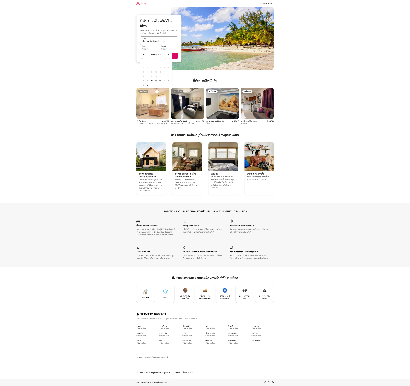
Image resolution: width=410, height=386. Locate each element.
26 (156, 81)
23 (143, 81)
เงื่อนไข (167, 382)
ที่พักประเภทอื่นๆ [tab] (191, 319)
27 (160, 81)
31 (147, 85)
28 (164, 81)
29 (168, 81)
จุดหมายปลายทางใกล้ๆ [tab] (174, 319)
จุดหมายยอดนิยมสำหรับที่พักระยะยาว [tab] (149, 319)
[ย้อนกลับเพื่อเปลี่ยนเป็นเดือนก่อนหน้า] (143, 54)
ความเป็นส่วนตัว (157, 382)
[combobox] (159, 41)
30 (143, 85)
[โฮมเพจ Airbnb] (141, 3)
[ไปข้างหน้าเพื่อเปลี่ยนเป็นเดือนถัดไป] (168, 54)
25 (152, 81)
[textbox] (149, 49)
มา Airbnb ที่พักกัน (265, 3)
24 (147, 81)
